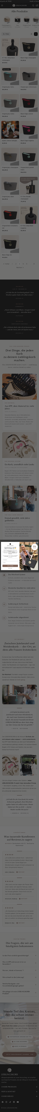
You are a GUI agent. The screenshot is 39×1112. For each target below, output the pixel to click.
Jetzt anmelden (10, 565)
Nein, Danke (10, 568)
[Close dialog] (37, 543)
